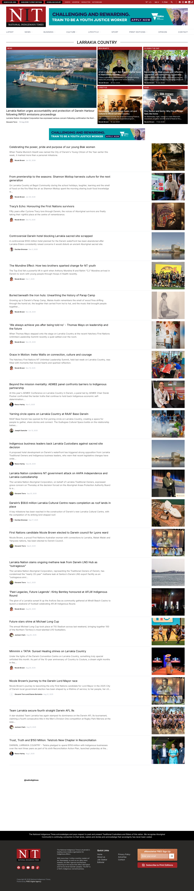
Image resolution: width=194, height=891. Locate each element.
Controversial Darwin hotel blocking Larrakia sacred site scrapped (51, 236)
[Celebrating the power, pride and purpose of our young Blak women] (155, 157)
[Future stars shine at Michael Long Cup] (155, 631)
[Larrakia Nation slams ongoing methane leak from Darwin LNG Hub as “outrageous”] (155, 572)
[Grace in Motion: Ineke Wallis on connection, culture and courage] (155, 364)
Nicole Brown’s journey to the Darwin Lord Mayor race (43, 680)
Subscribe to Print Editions (31, 2)
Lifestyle (103, 87)
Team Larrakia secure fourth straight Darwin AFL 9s (41, 710)
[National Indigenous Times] (26, 17)
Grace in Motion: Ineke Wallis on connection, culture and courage (50, 354)
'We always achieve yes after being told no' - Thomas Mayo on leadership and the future (58, 326)
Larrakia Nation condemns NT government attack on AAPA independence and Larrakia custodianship (58, 475)
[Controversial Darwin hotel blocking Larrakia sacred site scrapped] (155, 246)
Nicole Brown (104, 83)
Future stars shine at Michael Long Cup (34, 621)
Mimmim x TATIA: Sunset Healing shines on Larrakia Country (47, 651)
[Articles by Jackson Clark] (11, 635)
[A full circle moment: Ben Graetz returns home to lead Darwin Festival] (120, 67)
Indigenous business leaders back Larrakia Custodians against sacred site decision (56, 445)
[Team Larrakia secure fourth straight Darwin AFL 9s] (155, 720)
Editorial (100, 862)
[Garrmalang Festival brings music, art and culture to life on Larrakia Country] (120, 106)
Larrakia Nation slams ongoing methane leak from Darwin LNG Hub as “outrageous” (53, 564)
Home (99, 854)
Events (67, 2)
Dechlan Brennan (21, 249)
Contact (121, 859)
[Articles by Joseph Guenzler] (11, 430)
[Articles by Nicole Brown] (11, 160)
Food (146, 87)
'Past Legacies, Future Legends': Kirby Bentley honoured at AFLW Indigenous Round (58, 593)
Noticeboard (97, 2)
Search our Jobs (10, 2)
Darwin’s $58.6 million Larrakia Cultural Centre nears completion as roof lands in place (60, 504)
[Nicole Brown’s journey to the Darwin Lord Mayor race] (155, 691)
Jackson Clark (20, 635)
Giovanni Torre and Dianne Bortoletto (28, 694)
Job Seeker (102, 859)
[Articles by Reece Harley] (11, 404)
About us (101, 857)
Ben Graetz (104, 48)
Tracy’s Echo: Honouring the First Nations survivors (41, 206)
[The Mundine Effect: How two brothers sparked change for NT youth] (155, 275)
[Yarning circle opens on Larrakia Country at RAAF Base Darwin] (155, 424)
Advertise (75, 2)
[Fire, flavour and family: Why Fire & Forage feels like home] (165, 106)
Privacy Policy (124, 854)
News (9, 48)
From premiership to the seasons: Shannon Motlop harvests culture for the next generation (59, 178)
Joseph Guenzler (21, 430)
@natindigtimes (31, 780)
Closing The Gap (151, 48)
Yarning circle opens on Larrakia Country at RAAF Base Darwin (48, 414)
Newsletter (85, 2)
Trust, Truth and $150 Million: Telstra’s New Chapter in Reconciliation (52, 740)
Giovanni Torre (11, 122)
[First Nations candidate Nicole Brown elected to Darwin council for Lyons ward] (155, 542)
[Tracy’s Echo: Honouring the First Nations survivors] (155, 216)
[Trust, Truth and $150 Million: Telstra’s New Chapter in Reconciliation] (155, 750)
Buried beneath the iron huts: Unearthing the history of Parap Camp (52, 295)
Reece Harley (20, 404)
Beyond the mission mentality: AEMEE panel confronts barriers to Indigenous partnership (58, 386)
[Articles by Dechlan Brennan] (11, 249)
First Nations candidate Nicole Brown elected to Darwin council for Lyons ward (58, 532)
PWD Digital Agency (33, 881)
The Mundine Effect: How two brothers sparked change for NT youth (52, 265)
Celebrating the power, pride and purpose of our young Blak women (52, 147)
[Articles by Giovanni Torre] (11, 493)
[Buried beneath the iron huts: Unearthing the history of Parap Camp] (155, 305)
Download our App (54, 2)
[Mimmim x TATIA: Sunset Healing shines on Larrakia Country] (155, 661)
